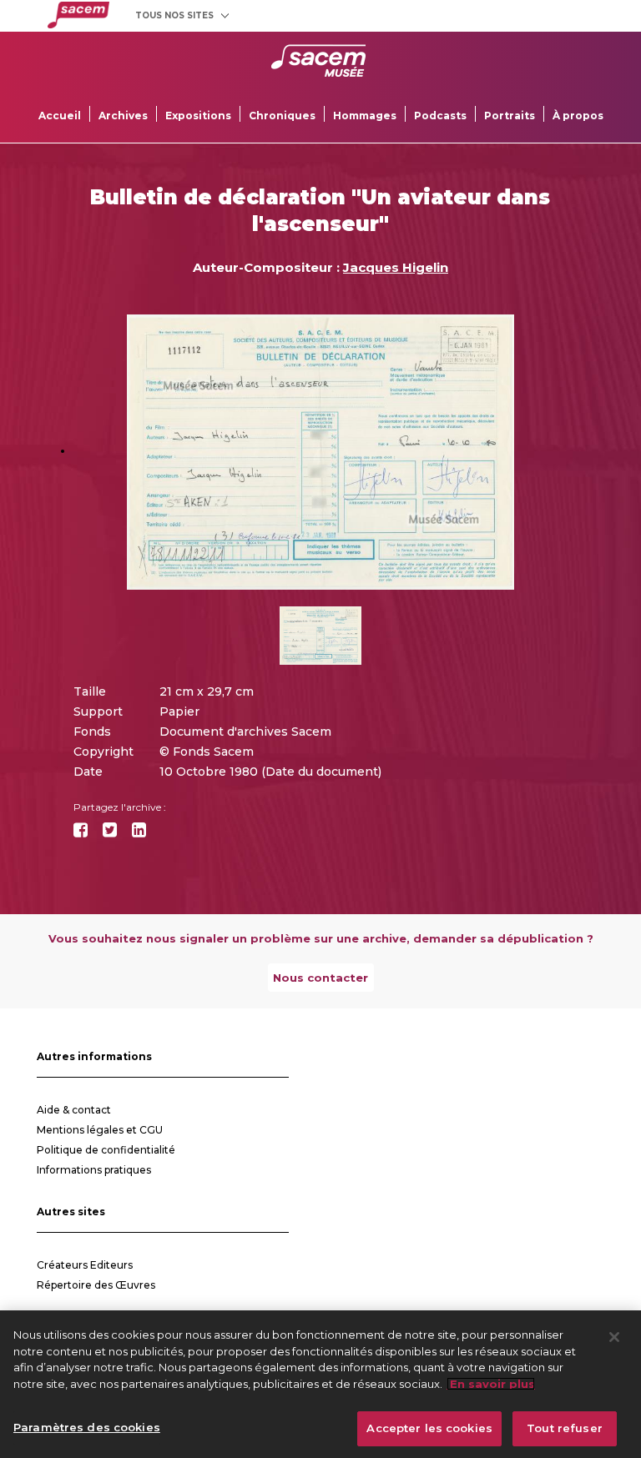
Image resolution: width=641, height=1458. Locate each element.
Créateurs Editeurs (85, 1265)
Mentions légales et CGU (100, 1130)
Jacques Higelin (395, 267)
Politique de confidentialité (106, 1150)
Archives (123, 115)
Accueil (59, 115)
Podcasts (440, 115)
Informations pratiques (94, 1170)
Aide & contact (74, 1110)
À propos (578, 115)
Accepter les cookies (429, 1428)
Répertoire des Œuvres (96, 1285)
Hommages (364, 115)
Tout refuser (565, 1428)
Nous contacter (320, 977)
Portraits (509, 115)
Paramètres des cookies (86, 1427)
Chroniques (282, 115)
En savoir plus (491, 1383)
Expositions (198, 115)
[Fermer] (614, 1337)
